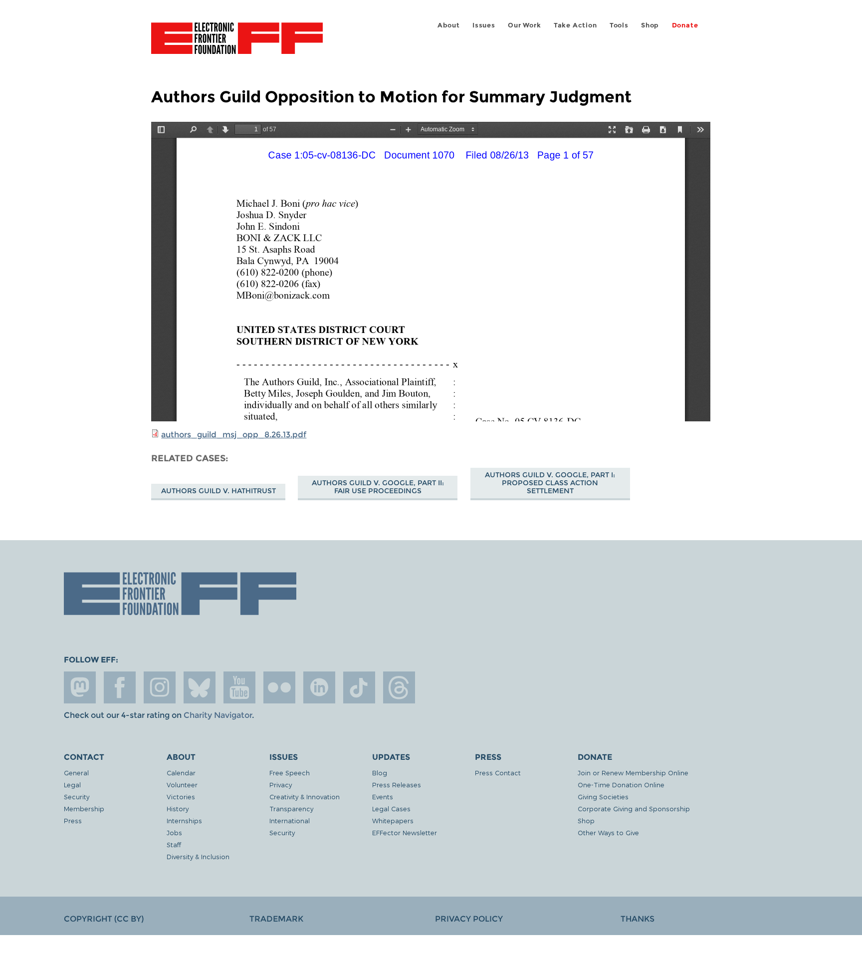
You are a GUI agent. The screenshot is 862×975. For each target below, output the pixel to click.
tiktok (359, 687)
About (448, 25)
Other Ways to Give (608, 832)
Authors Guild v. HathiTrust (218, 490)
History (178, 808)
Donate (685, 25)
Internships (184, 820)
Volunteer (182, 784)
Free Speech (289, 772)
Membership (84, 808)
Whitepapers (393, 820)
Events (382, 796)
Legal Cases (391, 808)
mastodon (80, 687)
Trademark (276, 919)
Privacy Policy (469, 919)
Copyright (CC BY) (104, 919)
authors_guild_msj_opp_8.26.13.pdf (233, 434)
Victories (181, 796)
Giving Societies (603, 796)
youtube (239, 687)
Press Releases (396, 784)
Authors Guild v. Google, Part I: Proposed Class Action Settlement (550, 482)
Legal (72, 784)
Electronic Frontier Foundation (237, 43)
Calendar (181, 772)
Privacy (280, 784)
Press (73, 820)
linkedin (319, 687)
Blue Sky (200, 687)
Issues (483, 25)
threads (399, 687)
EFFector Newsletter (404, 832)
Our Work (524, 25)
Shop (650, 25)
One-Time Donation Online (621, 784)
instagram (160, 687)
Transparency (291, 808)
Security (76, 796)
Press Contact (498, 772)
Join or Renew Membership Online (633, 772)
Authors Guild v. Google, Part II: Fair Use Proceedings (378, 486)
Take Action (575, 25)
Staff (174, 844)
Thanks (637, 919)
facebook (120, 687)
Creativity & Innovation (304, 796)
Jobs (174, 832)
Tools (619, 25)
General (76, 772)
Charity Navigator (218, 715)
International (289, 820)
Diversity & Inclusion (198, 856)
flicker (279, 687)
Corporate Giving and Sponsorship (634, 808)
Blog (379, 772)
